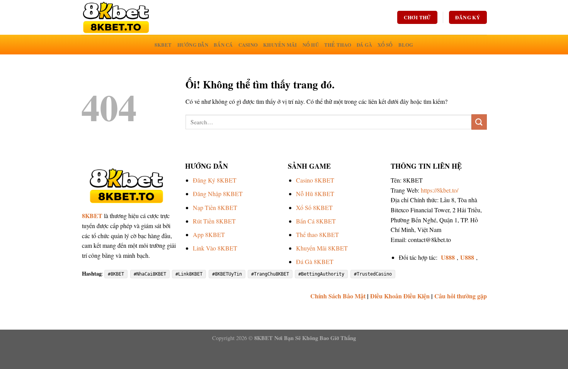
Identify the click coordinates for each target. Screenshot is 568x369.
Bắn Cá (223, 44)
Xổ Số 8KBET (314, 207)
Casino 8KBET (315, 180)
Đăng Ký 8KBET (214, 180)
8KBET (163, 44)
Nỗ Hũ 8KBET (315, 194)
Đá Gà (364, 44)
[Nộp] (479, 121)
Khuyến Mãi (280, 44)
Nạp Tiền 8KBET (215, 207)
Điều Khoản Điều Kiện (400, 295)
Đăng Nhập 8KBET (218, 194)
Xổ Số (385, 44)
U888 (448, 257)
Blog (405, 44)
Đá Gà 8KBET (314, 261)
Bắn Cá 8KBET (316, 221)
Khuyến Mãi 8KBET (322, 248)
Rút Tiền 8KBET (214, 221)
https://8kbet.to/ (439, 190)
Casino (248, 44)
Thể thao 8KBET (317, 234)
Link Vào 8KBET (215, 248)
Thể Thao (337, 44)
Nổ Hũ (311, 44)
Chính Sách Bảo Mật (338, 295)
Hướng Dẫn (192, 44)
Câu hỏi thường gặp (460, 295)
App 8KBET (209, 234)
